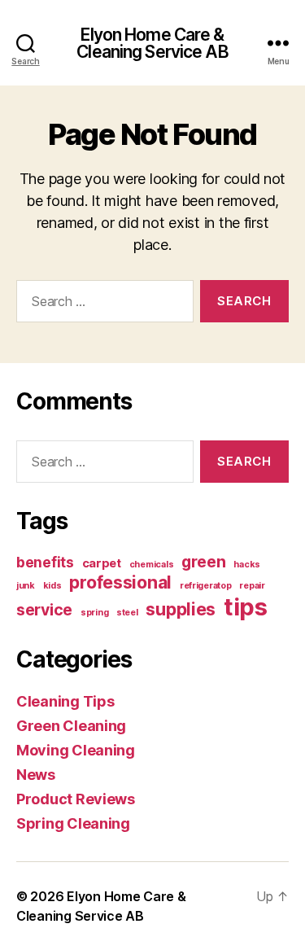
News (35, 774)
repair (251, 585)
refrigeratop (206, 585)
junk (25, 585)
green (203, 561)
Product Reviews (75, 799)
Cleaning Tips (65, 701)
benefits (45, 562)
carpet (101, 563)
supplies (181, 608)
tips (246, 607)
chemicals (151, 564)
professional (120, 582)
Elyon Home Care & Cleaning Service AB (152, 43)
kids (52, 585)
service (44, 609)
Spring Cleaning (73, 823)
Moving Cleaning (75, 750)
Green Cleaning (71, 725)
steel (127, 612)
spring (94, 612)
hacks (246, 564)
